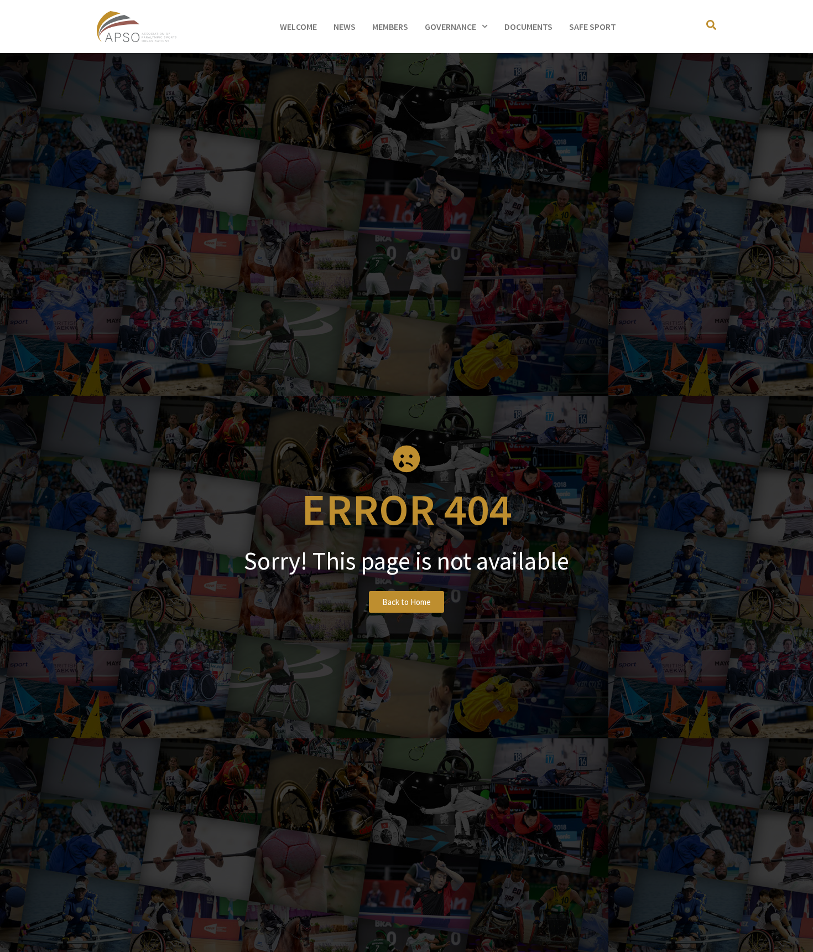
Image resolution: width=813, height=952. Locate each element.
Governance (450, 26)
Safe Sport (592, 26)
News (344, 26)
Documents (528, 26)
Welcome (298, 26)
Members (390, 26)
